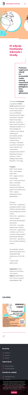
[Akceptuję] (26, 387)
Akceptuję (14, 392)
